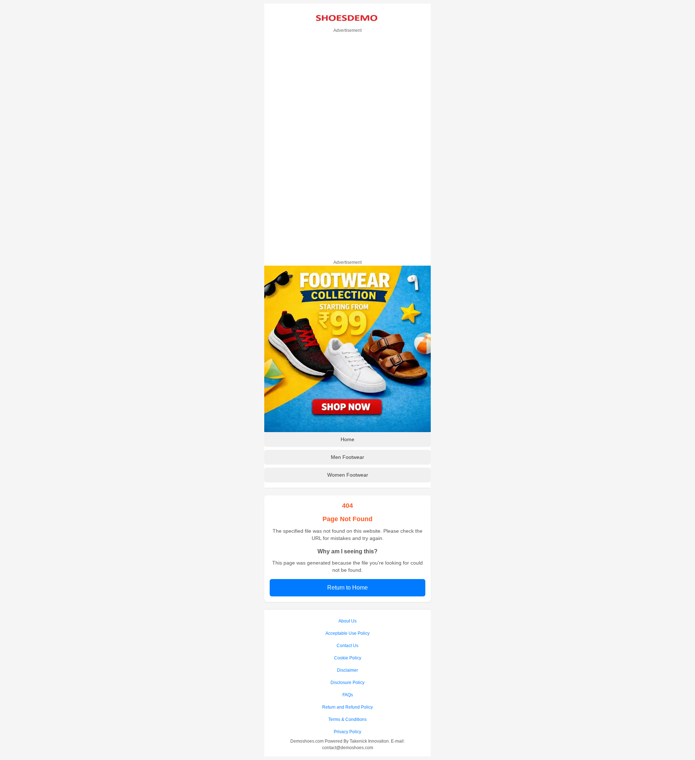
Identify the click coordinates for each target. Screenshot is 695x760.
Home (347, 439)
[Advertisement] (347, 145)
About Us (347, 621)
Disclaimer (347, 670)
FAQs (347, 694)
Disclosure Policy (347, 682)
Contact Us (347, 645)
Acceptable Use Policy (347, 633)
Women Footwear (347, 475)
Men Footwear (347, 457)
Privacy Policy (347, 731)
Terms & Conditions (347, 719)
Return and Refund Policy (347, 707)
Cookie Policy (347, 657)
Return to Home (347, 587)
